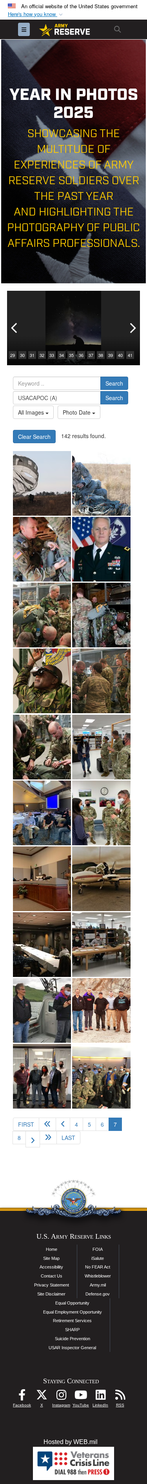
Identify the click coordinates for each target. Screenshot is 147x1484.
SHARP (72, 1329)
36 (81, 355)
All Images (31, 412)
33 (51, 355)
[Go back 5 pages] (47, 1124)
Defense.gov (97, 1294)
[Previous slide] (15, 328)
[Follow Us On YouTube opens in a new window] (81, 1396)
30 (22, 355)
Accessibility (51, 1267)
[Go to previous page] (63, 1124)
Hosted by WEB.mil (71, 1442)
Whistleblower (98, 1276)
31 (32, 355)
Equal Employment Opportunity (72, 1312)
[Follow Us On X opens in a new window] (41, 1396)
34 (61, 355)
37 (91, 355)
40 (120, 355)
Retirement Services (72, 1320)
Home (51, 1249)
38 (100, 355)
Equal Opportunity (72, 1303)
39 (110, 355)
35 (71, 355)
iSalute (97, 1258)
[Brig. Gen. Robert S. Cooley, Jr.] (101, 549)
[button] (36, 14)
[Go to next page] (32, 1139)
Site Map (51, 1258)
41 (130, 355)
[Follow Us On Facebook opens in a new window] (22, 1396)
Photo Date (77, 412)
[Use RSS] (120, 1396)
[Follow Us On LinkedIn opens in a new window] (100, 1396)
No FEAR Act (97, 1267)
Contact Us (51, 1276)
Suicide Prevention (72, 1338)
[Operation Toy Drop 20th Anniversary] (42, 483)
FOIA (98, 1249)
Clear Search (34, 436)
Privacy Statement (51, 1285)
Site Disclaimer (51, 1294)
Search (114, 383)
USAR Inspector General (72, 1347)
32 (42, 355)
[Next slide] (132, 328)
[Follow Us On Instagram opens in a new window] (61, 1396)
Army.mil (98, 1285)
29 (12, 355)
